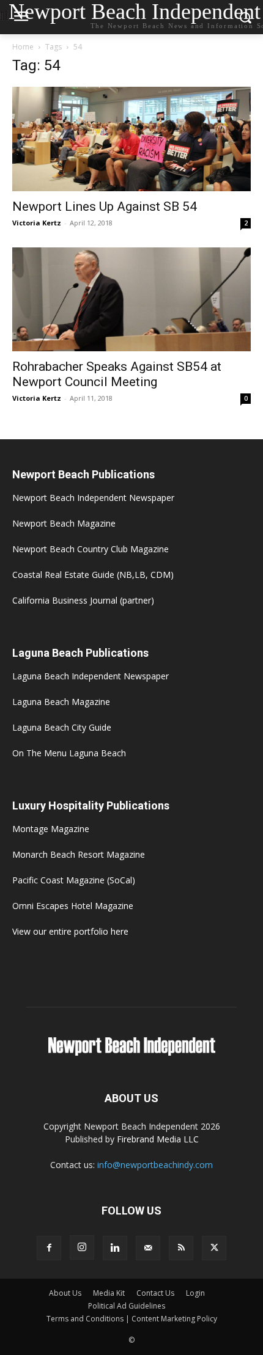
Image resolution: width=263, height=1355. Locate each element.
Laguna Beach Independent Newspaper (90, 676)
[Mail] (148, 1248)
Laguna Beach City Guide (61, 727)
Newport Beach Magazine (64, 523)
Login (195, 1293)
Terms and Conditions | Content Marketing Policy (131, 1318)
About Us (65, 1293)
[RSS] (181, 1248)
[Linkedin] (115, 1248)
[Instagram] (82, 1247)
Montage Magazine (50, 829)
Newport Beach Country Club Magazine (90, 549)
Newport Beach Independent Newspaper (93, 497)
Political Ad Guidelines (126, 1306)
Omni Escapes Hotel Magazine (72, 905)
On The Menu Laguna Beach (69, 753)
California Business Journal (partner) (83, 600)
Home (23, 47)
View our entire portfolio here (70, 931)
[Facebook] (49, 1248)
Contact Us (155, 1293)
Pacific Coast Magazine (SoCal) (73, 880)
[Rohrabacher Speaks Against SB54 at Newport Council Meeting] (131, 299)
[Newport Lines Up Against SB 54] (131, 139)
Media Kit (109, 1293)
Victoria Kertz (36, 222)
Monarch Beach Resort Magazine (78, 854)
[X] (214, 1248)
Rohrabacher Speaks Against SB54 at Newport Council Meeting (116, 374)
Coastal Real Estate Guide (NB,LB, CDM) (93, 574)
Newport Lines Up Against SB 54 (104, 206)
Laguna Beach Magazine (61, 701)
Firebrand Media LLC (158, 1139)
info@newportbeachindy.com (155, 1165)
